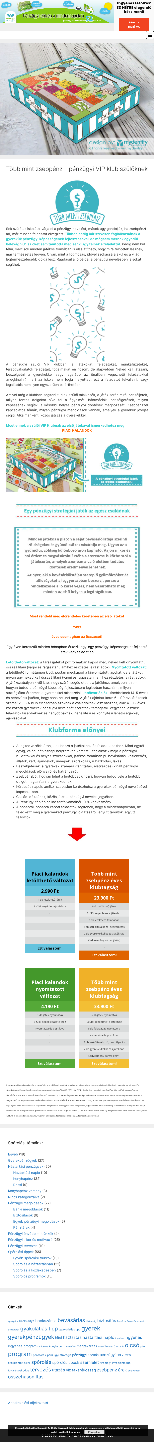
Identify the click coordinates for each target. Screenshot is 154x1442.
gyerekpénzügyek (31, 1336)
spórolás (41, 1362)
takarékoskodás (18, 1370)
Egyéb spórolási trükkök (32, 1258)
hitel (58, 1338)
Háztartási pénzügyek (25, 1166)
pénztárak (39, 1355)
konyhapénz (57, 1346)
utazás (58, 1369)
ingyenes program (22, 1346)
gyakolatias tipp (39, 1328)
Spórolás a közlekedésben (34, 1270)
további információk (69, 1432)
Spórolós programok (29, 1276)
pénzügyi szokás (85, 1355)
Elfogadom (94, 1432)
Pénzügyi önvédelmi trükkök (30, 1234)
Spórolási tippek (21, 1252)
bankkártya (26, 1321)
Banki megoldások (28, 1209)
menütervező (106, 1346)
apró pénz (13, 1321)
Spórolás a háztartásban (33, 1264)
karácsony (42, 1346)
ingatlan (119, 1338)
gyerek (90, 1328)
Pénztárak (21, 1227)
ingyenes (133, 1337)
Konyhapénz (23, 1179)
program (20, 1353)
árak (122, 1369)
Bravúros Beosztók (126, 1321)
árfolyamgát (134, 1370)
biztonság (91, 1321)
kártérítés (71, 1346)
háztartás (72, 1337)
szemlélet (89, 1362)
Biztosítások (23, 1215)
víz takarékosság (81, 1370)
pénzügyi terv (112, 1354)
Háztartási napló (26, 1173)
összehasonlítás (26, 1377)
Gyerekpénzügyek (22, 1160)
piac (143, 1346)
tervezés (40, 1369)
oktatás (120, 1346)
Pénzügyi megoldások (25, 1203)
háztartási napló (98, 1337)
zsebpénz (107, 1369)
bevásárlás (71, 1320)
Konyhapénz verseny (24, 1191)
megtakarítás (87, 1346)
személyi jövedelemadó (115, 1362)
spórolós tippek (65, 1362)
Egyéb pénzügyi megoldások (36, 1221)
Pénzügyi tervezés (22, 1246)
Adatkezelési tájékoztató (28, 1403)
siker (27, 1362)
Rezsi (17, 1185)
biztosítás (106, 1320)
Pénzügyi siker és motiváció (30, 1240)
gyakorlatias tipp (69, 1329)
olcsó (132, 1345)
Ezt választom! (50, 948)
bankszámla (46, 1320)
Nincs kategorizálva (24, 1197)
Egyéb (13, 1154)
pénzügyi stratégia (59, 1355)
